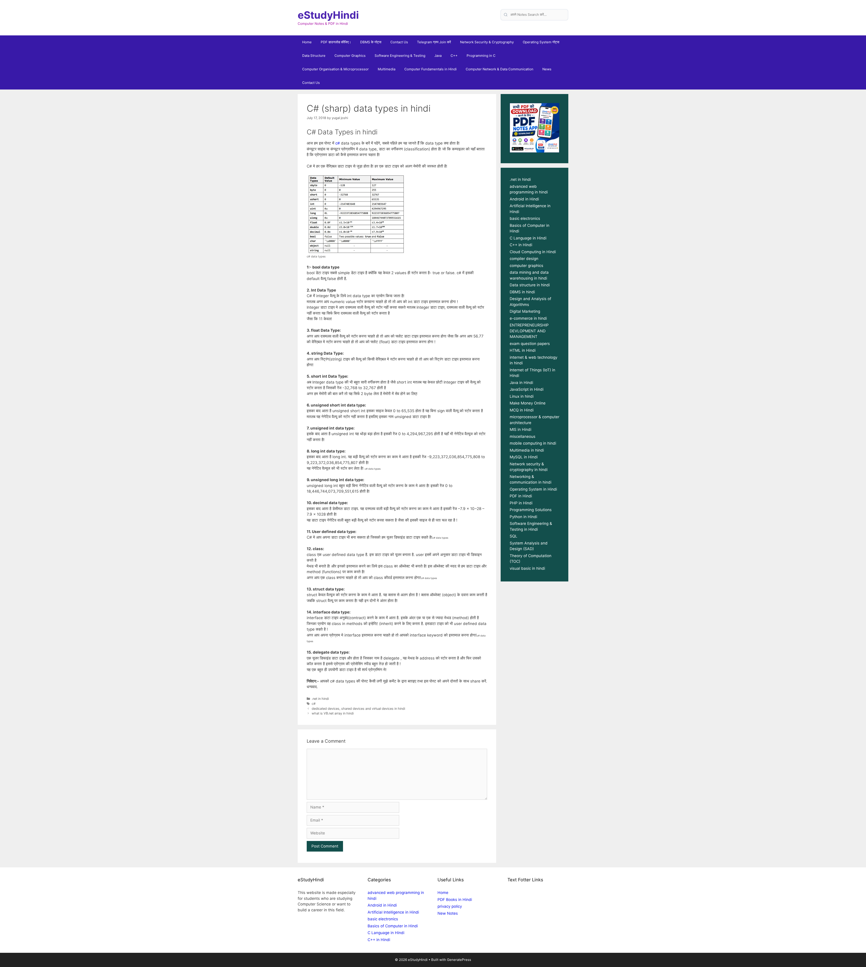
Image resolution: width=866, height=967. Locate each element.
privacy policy (450, 906)
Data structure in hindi (530, 285)
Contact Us (399, 42)
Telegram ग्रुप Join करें (434, 42)
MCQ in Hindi (522, 410)
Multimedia (386, 69)
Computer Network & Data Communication (499, 69)
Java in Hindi (521, 382)
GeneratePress (459, 960)
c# (337, 143)
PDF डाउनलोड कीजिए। (336, 42)
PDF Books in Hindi (455, 899)
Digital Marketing (525, 311)
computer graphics (526, 265)
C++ (454, 55)
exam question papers (530, 343)
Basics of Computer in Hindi (393, 926)
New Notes (448, 913)
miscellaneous (522, 436)
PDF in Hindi (521, 496)
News (546, 69)
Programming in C (481, 55)
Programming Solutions (531, 510)
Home (307, 42)
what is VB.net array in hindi (333, 713)
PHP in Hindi (521, 503)
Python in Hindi (523, 517)
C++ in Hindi (521, 245)
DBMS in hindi (522, 292)
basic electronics (525, 218)
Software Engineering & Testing (400, 55)
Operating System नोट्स (541, 42)
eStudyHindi (328, 15)
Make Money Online (528, 403)
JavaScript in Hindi (527, 389)
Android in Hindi (524, 199)
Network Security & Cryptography (487, 42)
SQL (513, 536)
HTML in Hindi (523, 350)
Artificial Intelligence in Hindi (393, 912)
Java (438, 55)
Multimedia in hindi (527, 450)
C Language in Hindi (528, 238)
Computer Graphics (350, 55)
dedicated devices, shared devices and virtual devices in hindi (358, 708)
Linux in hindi (522, 396)
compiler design (524, 258)
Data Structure (313, 55)
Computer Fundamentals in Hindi (430, 69)
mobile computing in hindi (533, 443)
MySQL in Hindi (524, 457)
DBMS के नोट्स (370, 42)
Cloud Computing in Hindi (533, 252)
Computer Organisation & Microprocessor (335, 69)
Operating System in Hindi (533, 489)
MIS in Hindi (520, 429)
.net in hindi (320, 699)
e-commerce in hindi (528, 318)
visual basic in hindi (527, 568)
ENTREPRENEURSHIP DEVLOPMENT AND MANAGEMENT (529, 331)
